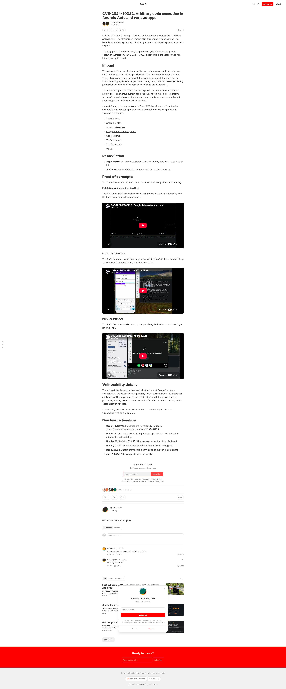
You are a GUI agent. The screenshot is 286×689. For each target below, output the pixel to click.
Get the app (154, 679)
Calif (110, 630)
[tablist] (112, 527)
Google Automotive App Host (121, 131)
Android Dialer (113, 123)
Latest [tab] (110, 579)
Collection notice (159, 673)
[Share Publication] (258, 4)
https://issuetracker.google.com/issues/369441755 (133, 429)
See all (107, 639)
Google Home (113, 136)
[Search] (253, 4)
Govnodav (111, 548)
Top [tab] (105, 579)
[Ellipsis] (182, 548)
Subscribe (267, 4)
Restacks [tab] (117, 528)
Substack (132, 684)
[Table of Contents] (2, 344)
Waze (109, 149)
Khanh (113, 22)
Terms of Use (153, 620)
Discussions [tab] (119, 579)
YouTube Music (114, 140)
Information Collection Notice (142, 622)
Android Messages (115, 127)
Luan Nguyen (112, 559)
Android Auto (113, 118)
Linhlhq (121, 22)
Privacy (142, 673)
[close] (164, 588)
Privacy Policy (159, 622)
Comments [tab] (108, 528)
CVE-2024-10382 (135, 55)
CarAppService (151, 109)
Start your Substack (137, 679)
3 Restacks (128, 490)
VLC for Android (114, 144)
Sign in (279, 4)
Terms (149, 673)
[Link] (99, 65)
